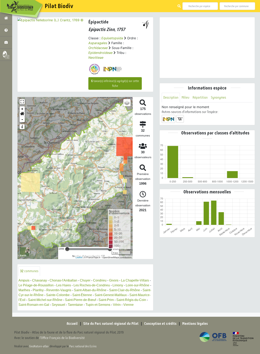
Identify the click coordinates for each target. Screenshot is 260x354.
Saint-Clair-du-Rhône (124, 290)
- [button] (22, 119)
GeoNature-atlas (39, 346)
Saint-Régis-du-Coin (131, 300)
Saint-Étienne (82, 295)
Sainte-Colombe (58, 295)
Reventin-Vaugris (58, 290)
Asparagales (97, 43)
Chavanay (39, 280)
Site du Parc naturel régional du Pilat (111, 323)
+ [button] (22, 109)
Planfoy (38, 290)
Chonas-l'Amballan (63, 280)
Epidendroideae (100, 53)
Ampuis (23, 280)
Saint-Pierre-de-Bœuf (80, 300)
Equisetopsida (112, 38)
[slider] (67, 249)
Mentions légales (195, 323)
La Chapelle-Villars (135, 280)
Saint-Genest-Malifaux (111, 295)
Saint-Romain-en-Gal (33, 304)
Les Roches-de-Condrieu (92, 285)
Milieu (185, 97)
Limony (118, 285)
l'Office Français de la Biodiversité (62, 338)
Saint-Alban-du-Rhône (90, 290)
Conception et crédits (160, 323)
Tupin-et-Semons (98, 304)
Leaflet (79, 257)
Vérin (117, 304)
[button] (22, 114)
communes (29, 271)
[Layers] (127, 102)
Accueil (72, 323)
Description (170, 97)
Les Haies (63, 285)
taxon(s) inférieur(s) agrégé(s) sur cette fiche (115, 83)
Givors (113, 280)
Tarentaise (75, 304)
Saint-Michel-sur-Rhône (45, 300)
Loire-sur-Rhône (137, 285)
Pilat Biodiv (59, 6)
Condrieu (99, 280)
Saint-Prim (106, 300)
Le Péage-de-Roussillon (36, 285)
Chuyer (85, 280)
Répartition (200, 97)
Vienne (128, 304)
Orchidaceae (98, 48)
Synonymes (218, 97)
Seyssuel (58, 304)
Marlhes (24, 290)
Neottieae (95, 57)
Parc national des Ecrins (82, 346)
